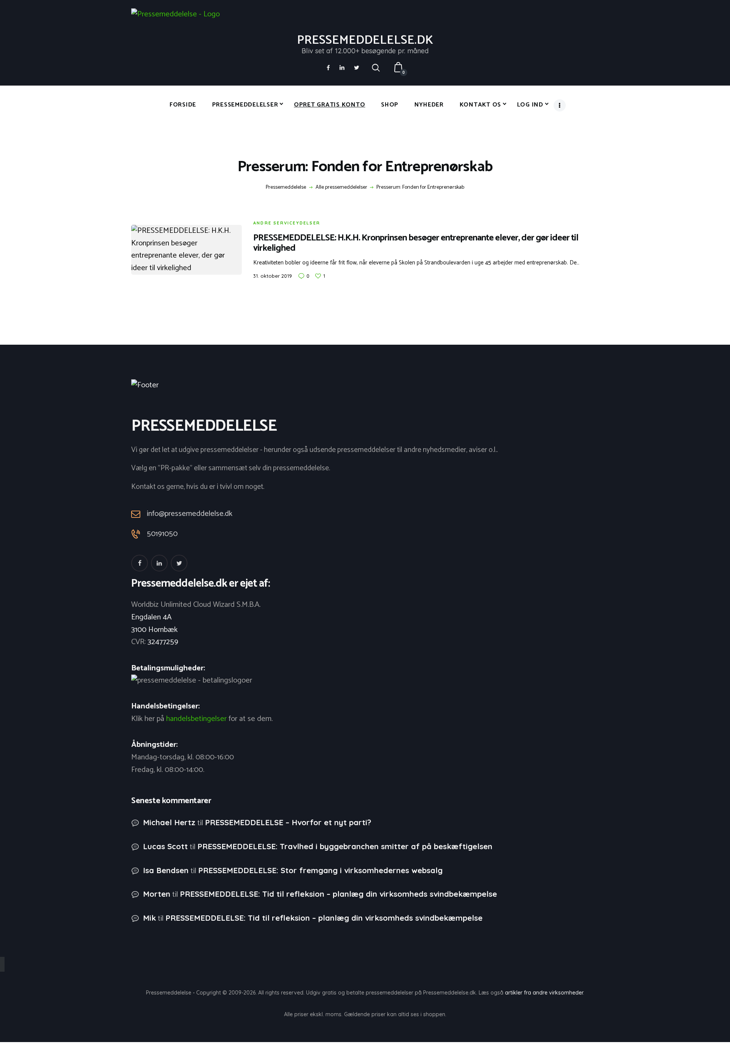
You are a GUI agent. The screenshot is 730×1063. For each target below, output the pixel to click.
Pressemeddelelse (286, 187)
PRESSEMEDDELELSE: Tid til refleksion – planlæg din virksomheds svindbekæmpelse (338, 894)
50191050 (162, 534)
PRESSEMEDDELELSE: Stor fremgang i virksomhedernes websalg (320, 870)
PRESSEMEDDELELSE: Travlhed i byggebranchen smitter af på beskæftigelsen (344, 846)
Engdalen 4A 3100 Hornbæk (154, 623)
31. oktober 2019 (272, 276)
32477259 (163, 642)
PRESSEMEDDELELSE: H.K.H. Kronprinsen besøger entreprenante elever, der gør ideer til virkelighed (415, 243)
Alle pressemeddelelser (341, 187)
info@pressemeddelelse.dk (189, 514)
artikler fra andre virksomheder (544, 992)
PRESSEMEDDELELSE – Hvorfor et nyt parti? (288, 822)
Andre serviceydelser (286, 223)
